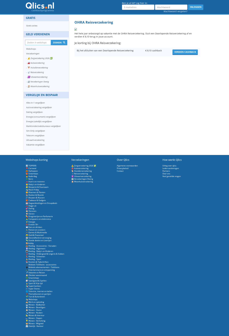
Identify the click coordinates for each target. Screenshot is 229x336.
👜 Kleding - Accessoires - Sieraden (41, 246)
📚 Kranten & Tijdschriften (37, 262)
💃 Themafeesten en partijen (38, 294)
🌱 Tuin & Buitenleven (35, 296)
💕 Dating (30, 208)
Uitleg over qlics (169, 165)
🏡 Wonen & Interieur (35, 315)
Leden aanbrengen (170, 168)
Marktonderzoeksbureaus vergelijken (43, 126)
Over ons (166, 173)
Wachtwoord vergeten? (175, 11)
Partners (166, 171)
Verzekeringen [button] (32, 53)
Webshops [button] (31, 48)
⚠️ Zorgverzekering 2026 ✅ (39, 58)
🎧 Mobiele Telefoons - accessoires (41, 264)
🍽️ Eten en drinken (34, 227)
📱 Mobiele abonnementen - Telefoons (42, 267)
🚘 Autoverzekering (36, 62)
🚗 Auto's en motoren (35, 181)
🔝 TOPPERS (31, 165)
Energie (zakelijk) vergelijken (39, 121)
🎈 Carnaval (31, 168)
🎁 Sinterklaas (32, 173)
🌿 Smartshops (32, 278)
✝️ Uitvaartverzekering (37, 77)
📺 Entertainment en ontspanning (40, 270)
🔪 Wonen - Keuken (34, 312)
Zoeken (57, 42)
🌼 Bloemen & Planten (35, 192)
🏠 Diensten (31, 211)
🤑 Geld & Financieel (35, 235)
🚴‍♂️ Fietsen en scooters (35, 229)
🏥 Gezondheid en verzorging (38, 237)
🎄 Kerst (29, 179)
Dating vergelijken (34, 112)
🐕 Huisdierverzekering (37, 67)
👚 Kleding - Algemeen (35, 248)
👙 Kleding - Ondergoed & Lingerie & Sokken (45, 254)
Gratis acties (31, 25)
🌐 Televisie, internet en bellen (39, 291)
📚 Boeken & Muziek (35, 195)
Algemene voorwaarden (127, 165)
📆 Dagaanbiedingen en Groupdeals (41, 203)
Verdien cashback (185, 51)
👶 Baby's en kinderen (35, 184)
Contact (120, 171)
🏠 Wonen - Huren (34, 310)
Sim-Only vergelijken (35, 130)
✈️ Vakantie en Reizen (35, 272)
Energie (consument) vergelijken (41, 116)
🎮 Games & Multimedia (36, 232)
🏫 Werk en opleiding (35, 302)
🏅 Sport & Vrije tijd (34, 283)
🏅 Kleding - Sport (33, 259)
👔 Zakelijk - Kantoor (34, 326)
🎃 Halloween (32, 171)
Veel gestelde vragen (171, 176)
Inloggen (195, 6)
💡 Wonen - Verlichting (35, 320)
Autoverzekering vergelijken (39, 107)
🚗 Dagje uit (31, 205)
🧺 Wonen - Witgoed (34, 323)
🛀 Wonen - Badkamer (35, 304)
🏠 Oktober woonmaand (36, 275)
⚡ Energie (30, 222)
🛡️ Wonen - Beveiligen (35, 307)
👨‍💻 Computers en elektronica (38, 219)
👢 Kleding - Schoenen (35, 256)
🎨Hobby (30, 243)
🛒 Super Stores (33, 288)
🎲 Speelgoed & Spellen (36, 280)
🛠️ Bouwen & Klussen (35, 197)
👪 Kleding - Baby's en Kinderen (39, 251)
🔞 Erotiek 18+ (32, 224)
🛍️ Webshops (32, 299)
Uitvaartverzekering (35, 140)
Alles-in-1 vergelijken (35, 102)
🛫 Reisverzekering (35, 72)
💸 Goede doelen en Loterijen (38, 240)
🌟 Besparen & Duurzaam (37, 187)
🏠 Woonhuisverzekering (38, 86)
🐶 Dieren (30, 213)
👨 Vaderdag (31, 176)
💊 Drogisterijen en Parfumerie (39, 216)
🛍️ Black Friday (32, 189)
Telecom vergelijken (35, 135)
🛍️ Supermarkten (33, 286)
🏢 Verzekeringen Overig (38, 81)
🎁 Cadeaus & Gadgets (36, 200)
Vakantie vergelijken (35, 144)
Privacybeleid (122, 168)
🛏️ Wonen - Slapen (34, 318)
